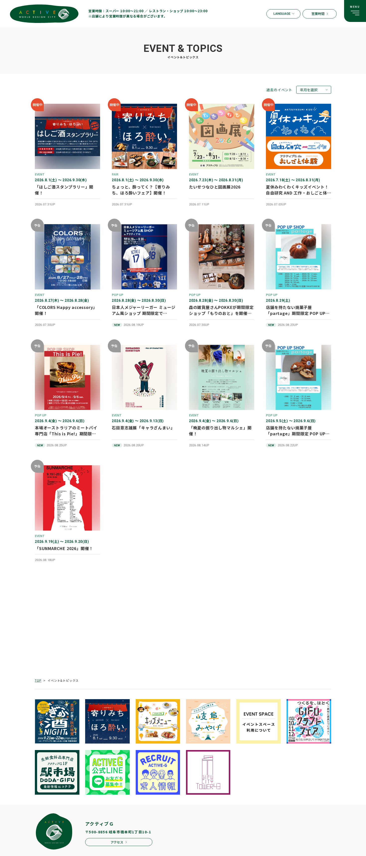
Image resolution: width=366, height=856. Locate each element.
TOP (38, 680)
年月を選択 (308, 89)
